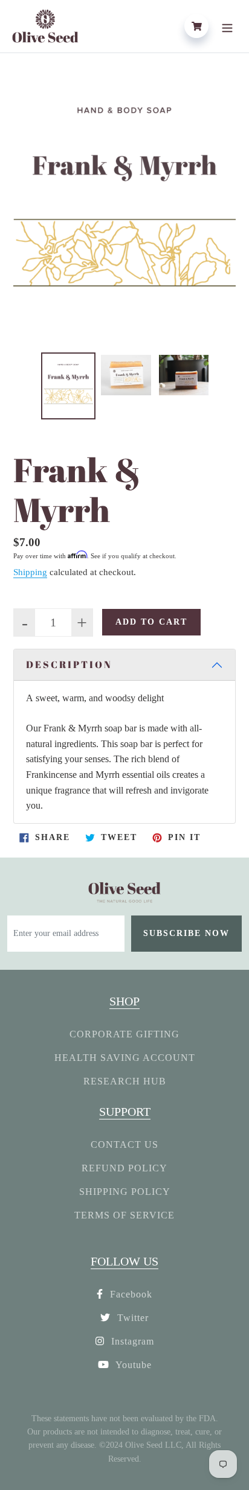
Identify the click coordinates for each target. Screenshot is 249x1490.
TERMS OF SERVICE (124, 1215)
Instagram (131, 1341)
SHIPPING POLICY (124, 1191)
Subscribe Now (186, 933)
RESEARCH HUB (124, 1081)
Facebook (129, 1294)
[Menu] (227, 26)
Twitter (131, 1318)
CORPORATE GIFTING (124, 1034)
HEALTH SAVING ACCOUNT (124, 1057)
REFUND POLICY (124, 1168)
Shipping (30, 572)
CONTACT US (124, 1144)
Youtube (132, 1365)
